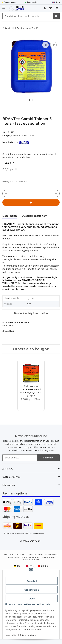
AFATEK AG (34, 541)
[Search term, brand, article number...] (56, 16)
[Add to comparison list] (45, 45)
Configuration (31, 589)
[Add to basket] (4, 37)
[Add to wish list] (53, 45)
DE (18, 566)
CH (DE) (44, 566)
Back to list (9, 28)
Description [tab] (9, 215)
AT (30, 566)
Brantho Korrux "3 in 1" (24, 135)
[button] (44, 8)
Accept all (32, 581)
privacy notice (15, 447)
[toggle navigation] (3, 6)
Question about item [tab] (34, 215)
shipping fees (38, 533)
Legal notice (11, 635)
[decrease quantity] (6, 193)
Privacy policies (28, 635)
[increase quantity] (56, 193)
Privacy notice (34, 629)
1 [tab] (29, 100)
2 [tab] (32, 100)
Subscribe (48, 457)
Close (32, 598)
